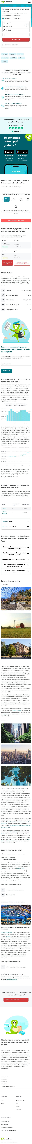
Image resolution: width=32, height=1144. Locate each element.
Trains (2, 1103)
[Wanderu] (6, 2)
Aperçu (12, 54)
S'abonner (6, 370)
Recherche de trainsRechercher (22, 263)
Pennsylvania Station (6, 932)
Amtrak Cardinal (17, 710)
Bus (2, 1100)
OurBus (18, 868)
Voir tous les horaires (16, 220)
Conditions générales (6, 1127)
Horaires (5, 54)
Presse (17, 1106)
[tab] (7, 19)
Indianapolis (5, 714)
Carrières (18, 1109)
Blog (17, 1103)
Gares (4, 61)
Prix (20, 54)
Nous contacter (5, 1121)
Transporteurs (5, 57)
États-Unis (4, 1079)
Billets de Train (4, 1077)
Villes (21, 57)
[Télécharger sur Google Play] (22, 152)
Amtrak (4, 508)
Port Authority (13, 832)
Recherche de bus (7, 263)
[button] (29, 2)
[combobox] (16, 23)
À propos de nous (20, 1100)
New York (4, 1081)
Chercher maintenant (11, 979)
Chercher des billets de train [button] (16, 999)
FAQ (13, 57)
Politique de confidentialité (8, 1130)
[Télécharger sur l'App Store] (9, 152)
